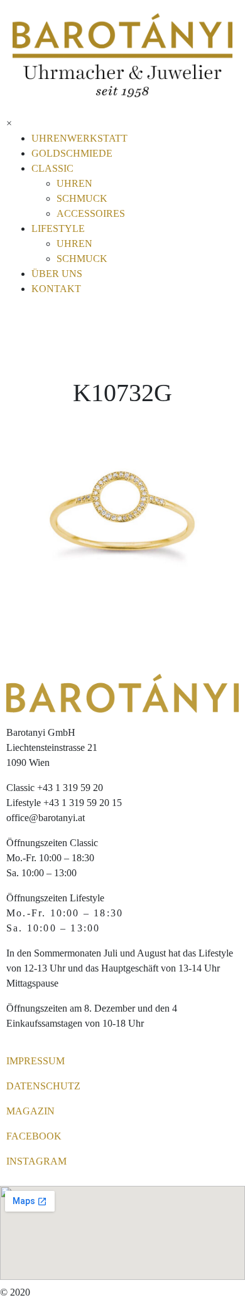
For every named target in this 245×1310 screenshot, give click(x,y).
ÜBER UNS (56, 273)
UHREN (74, 183)
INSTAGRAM (36, 1161)
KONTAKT (56, 288)
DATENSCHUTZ (43, 1086)
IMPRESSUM (35, 1061)
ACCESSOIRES (91, 213)
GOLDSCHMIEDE (71, 153)
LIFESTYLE (58, 228)
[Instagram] (62, 125)
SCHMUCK (82, 198)
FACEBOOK (34, 1136)
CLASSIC (52, 168)
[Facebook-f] (28, 125)
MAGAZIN (30, 1111)
